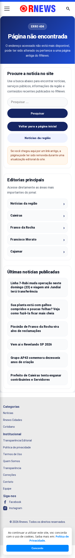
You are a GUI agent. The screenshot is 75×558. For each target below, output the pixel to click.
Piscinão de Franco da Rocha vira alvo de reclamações (35, 329)
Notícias (8, 413)
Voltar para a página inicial (38, 126)
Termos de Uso (12, 454)
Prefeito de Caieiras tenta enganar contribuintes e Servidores (36, 377)
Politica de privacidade (17, 447)
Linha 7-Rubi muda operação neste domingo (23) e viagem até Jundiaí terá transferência (36, 287)
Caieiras (16, 215)
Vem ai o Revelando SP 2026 (31, 344)
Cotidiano (9, 426)
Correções (9, 474)
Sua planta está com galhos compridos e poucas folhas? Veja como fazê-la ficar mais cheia (35, 309)
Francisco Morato (23, 239)
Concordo (37, 548)
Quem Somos (11, 461)
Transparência (12, 467)
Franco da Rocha (22, 227)
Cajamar (16, 251)
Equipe (7, 488)
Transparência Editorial (17, 440)
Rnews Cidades (12, 419)
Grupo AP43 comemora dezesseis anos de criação (35, 360)
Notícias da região (38, 138)
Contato (8, 481)
